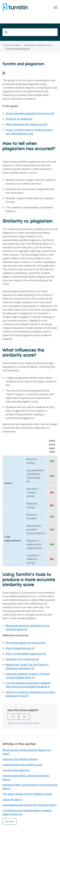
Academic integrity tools (38, 45)
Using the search (12, 799)
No (24, 716)
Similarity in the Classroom (21, 659)
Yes (12, 716)
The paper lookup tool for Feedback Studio (27, 794)
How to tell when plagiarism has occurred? (30, 113)
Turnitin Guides (11, 45)
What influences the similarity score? (27, 124)
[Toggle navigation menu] (55, 7)
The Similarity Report (17, 48)
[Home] (15, 7)
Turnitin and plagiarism (16, 770)
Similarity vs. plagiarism (19, 118)
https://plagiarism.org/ (19, 648)
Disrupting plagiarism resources (24, 642)
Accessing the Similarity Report (20, 759)
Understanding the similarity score (22, 764)
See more (9, 821)
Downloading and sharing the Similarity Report (29, 805)
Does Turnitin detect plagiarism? (24, 653)
